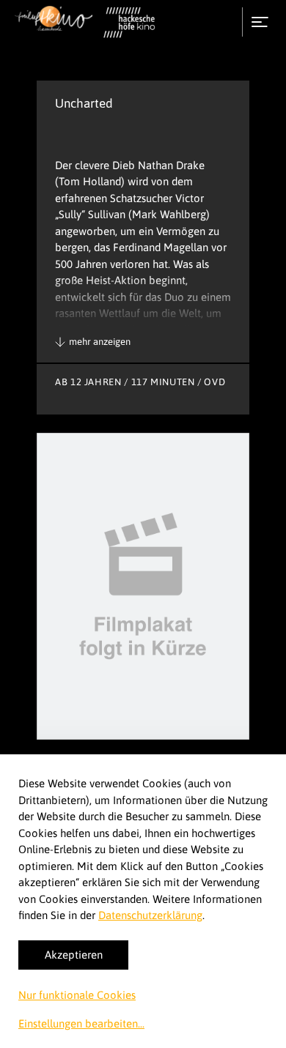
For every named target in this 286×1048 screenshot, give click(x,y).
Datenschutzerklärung (150, 915)
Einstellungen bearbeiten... (81, 1023)
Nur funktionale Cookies (77, 995)
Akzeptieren (74, 954)
